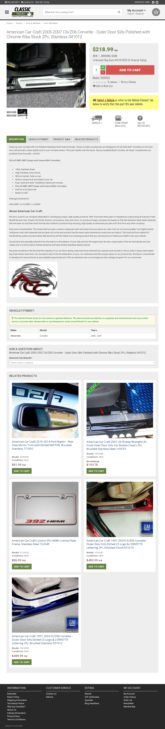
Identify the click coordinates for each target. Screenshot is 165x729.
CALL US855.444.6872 (143, 124)
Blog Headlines (92, 703)
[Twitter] (157, 2)
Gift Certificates (92, 697)
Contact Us (28, 2)
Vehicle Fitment (39, 139)
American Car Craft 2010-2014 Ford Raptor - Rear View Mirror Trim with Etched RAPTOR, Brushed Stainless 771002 (42, 445)
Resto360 (11, 694)
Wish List (128, 700)
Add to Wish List (104, 86)
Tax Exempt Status (15, 703)
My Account (129, 694)
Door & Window (33, 23)
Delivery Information (16, 713)
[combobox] (82, 362)
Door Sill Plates (51, 23)
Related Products (86, 139)
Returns (49, 697)
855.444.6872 (13, 2)
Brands (88, 694)
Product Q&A (61, 139)
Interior (19, 23)
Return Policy (13, 697)
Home (9, 23)
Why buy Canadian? (16, 706)
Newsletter (129, 703)
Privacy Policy (13, 716)
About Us (11, 710)
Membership (129, 706)
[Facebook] (153, 2)
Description (16, 139)
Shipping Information (17, 700)
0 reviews (112, 82)
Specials (89, 700)
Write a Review (128, 82)
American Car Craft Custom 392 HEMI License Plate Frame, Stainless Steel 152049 (44, 542)
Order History (130, 697)
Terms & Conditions (16, 719)
